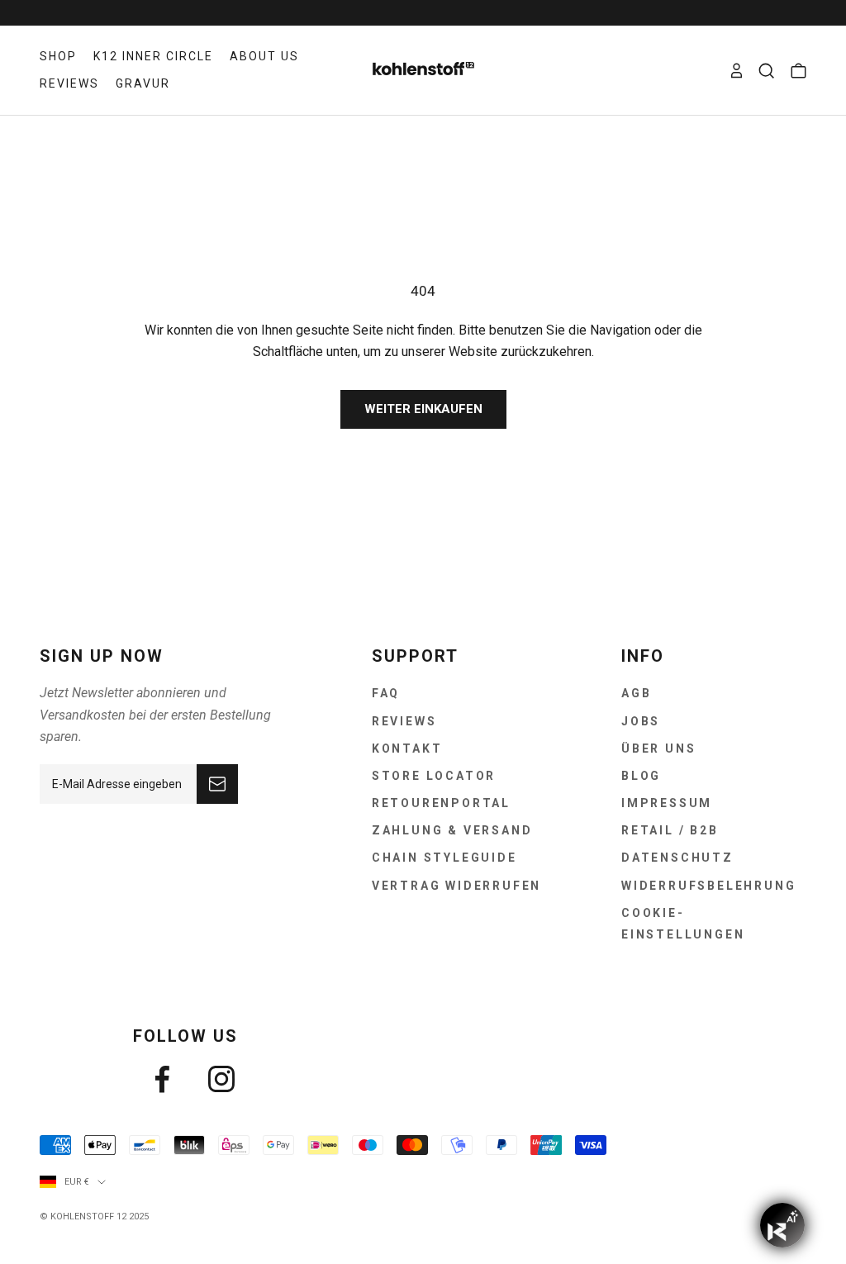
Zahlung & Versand (452, 830)
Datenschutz (677, 857)
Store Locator (434, 775)
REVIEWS (69, 83)
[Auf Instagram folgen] (221, 1078)
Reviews (404, 721)
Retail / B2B (670, 830)
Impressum (666, 803)
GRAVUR (143, 83)
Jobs (640, 721)
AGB (636, 693)
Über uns (658, 748)
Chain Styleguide (444, 857)
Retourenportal (441, 803)
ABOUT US (264, 56)
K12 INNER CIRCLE (153, 56)
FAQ (386, 693)
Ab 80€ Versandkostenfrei (422, 12)
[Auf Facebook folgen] (161, 1078)
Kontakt (407, 748)
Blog (641, 775)
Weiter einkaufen (423, 409)
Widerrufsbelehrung (708, 885)
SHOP (58, 56)
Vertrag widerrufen (456, 885)
